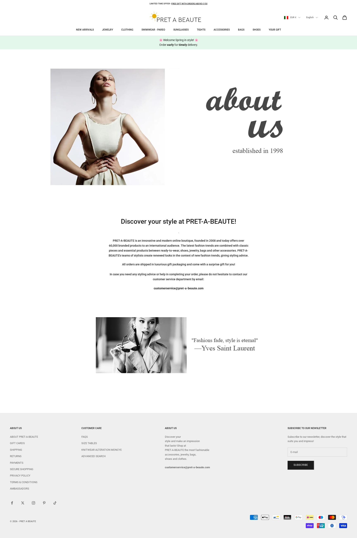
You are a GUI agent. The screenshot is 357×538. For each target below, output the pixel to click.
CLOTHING (127, 29)
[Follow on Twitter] (23, 503)
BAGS (241, 29)
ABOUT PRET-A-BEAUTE (24, 436)
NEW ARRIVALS (85, 29)
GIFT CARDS (17, 443)
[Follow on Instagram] (33, 503)
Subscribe (301, 465)
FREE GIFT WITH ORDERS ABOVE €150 (189, 3)
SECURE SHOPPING (21, 469)
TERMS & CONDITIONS (23, 482)
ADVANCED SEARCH (93, 456)
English (310, 17)
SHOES (257, 29)
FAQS (84, 436)
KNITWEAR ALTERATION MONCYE (101, 449)
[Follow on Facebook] (12, 503)
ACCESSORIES (222, 29)
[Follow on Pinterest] (44, 503)
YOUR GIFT (275, 29)
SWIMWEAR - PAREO (153, 29)
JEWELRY (107, 29)
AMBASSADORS (19, 488)
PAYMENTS (16, 462)
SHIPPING (16, 449)
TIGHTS (201, 29)
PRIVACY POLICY (20, 475)
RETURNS (15, 456)
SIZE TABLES (89, 443)
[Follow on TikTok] (55, 503)
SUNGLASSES (181, 29)
